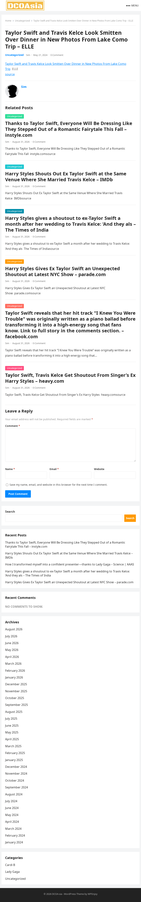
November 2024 (16, 773)
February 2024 (15, 835)
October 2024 (14, 780)
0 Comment (56, 55)
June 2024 (12, 808)
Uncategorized (22, 20)
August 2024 (13, 794)
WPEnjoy (92, 894)
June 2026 (12, 643)
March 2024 (13, 829)
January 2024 (14, 842)
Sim (28, 55)
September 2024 (16, 787)
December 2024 (16, 767)
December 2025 (16, 684)
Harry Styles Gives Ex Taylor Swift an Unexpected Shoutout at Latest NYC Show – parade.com (62, 271)
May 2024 (11, 815)
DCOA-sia (57, 894)
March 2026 (13, 664)
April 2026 (12, 657)
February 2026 (15, 671)
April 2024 (12, 822)
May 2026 (11, 650)
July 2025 (11, 719)
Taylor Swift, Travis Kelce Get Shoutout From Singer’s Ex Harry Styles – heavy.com (70, 378)
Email (54, 469)
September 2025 (16, 705)
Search (10, 512)
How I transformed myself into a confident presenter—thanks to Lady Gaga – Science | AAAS (69, 564)
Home (8, 20)
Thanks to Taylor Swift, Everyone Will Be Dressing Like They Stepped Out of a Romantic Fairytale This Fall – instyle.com (68, 129)
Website (99, 469)
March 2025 (13, 746)
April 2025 (12, 739)
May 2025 (11, 732)
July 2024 (11, 801)
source (10, 74)
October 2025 (14, 698)
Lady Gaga (12, 872)
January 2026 (14, 677)
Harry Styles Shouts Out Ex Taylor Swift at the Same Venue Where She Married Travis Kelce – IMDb (65, 176)
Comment (12, 426)
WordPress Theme (74, 894)
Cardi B (10, 865)
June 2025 (12, 726)
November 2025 (16, 691)
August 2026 (13, 629)
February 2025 (15, 753)
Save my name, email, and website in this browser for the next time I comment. (58, 484)
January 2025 (14, 760)
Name (10, 469)
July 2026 (11, 636)
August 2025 (13, 712)
